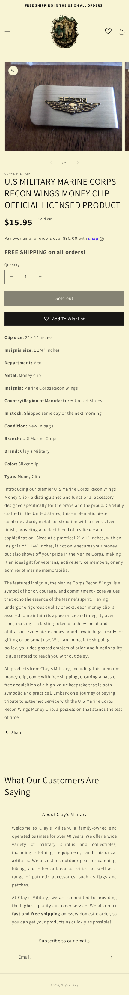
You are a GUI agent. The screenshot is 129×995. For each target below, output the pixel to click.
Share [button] (16, 732)
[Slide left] (51, 162)
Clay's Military (70, 985)
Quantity (12, 264)
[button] (7, 31)
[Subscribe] (110, 957)
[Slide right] (77, 162)
